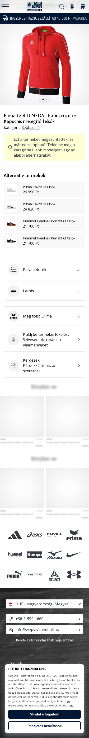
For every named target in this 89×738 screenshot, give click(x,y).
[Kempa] (34, 555)
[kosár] (83, 7)
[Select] (54, 574)
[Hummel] (15, 555)
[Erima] (74, 535)
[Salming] (34, 574)
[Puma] (15, 574)
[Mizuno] (54, 555)
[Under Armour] (74, 574)
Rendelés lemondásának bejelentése (44, 640)
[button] (44, 269)
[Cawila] (54, 535)
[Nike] (74, 555)
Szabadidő (31, 127)
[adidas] (15, 535)
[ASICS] (34, 535)
